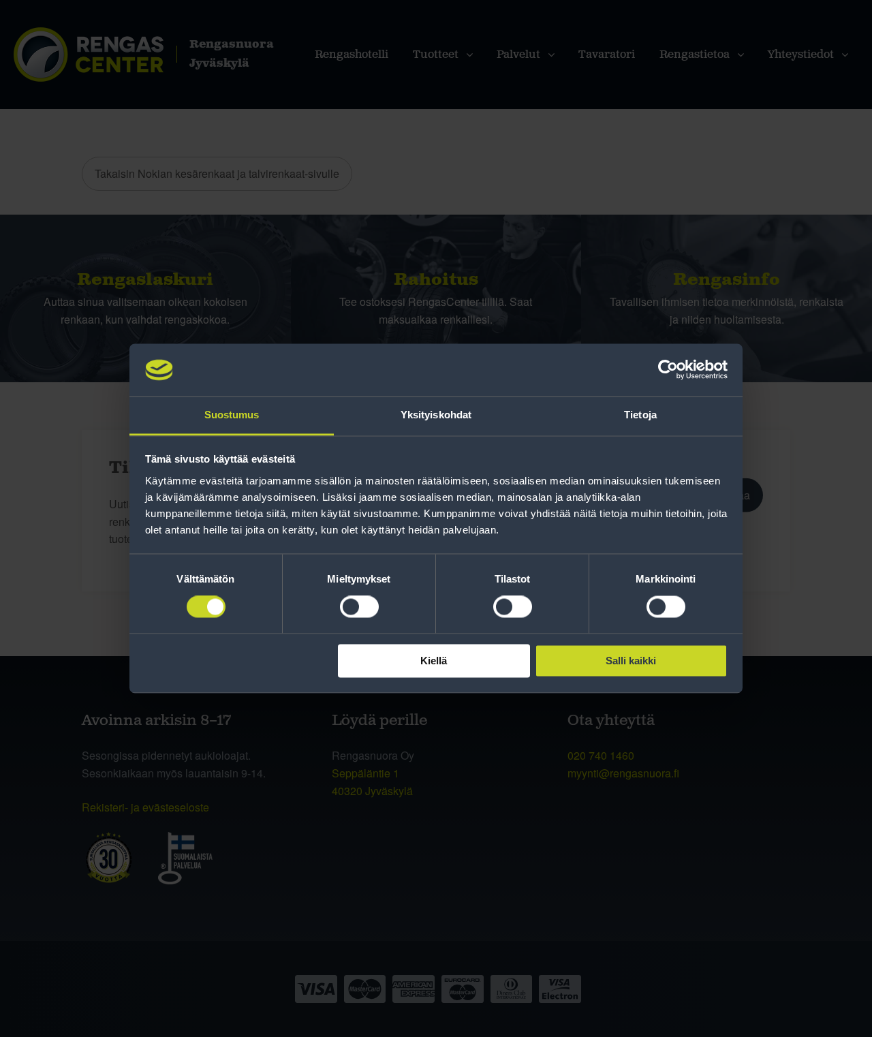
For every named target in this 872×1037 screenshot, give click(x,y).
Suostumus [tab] (232, 414)
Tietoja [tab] (640, 414)
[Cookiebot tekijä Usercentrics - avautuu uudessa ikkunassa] (668, 370)
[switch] (359, 607)
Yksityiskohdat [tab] (436, 414)
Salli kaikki (631, 660)
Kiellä (433, 660)
